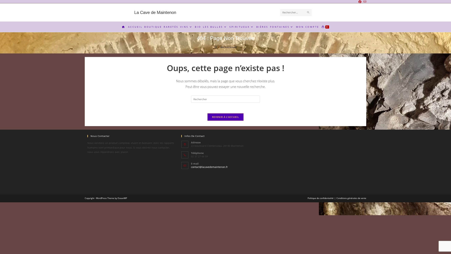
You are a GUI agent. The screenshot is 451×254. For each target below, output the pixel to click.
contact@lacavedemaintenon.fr (209, 167)
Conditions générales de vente (351, 198)
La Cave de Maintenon (155, 12)
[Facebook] (359, 2)
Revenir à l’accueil (225, 117)
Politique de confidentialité (320, 198)
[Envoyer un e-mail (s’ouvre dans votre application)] (364, 2)
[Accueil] (216, 47)
